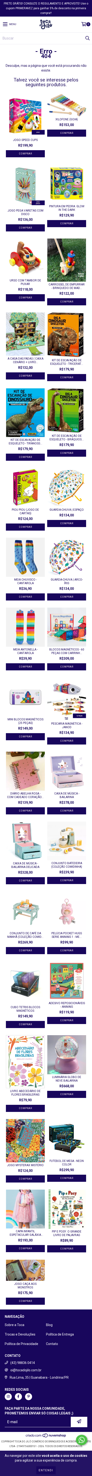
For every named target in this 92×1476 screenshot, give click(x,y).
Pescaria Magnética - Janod (66, 725)
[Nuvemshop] (46, 1436)
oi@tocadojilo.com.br (26, 1370)
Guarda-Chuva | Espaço (67, 509)
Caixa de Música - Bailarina (66, 795)
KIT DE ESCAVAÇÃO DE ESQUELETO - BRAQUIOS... (67, 437)
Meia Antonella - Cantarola (25, 651)
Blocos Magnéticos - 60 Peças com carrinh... (66, 651)
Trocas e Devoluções (20, 1334)
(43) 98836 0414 (22, 1363)
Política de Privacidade (21, 1344)
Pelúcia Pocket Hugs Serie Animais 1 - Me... (66, 935)
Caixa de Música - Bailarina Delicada (25, 865)
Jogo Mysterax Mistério (25, 1165)
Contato (52, 1344)
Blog (49, 1325)
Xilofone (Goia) (66, 119)
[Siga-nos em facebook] (18, 1396)
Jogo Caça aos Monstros (25, 1285)
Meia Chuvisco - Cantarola (25, 581)
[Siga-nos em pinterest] (28, 1396)
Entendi (46, 1470)
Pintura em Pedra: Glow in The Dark (66, 208)
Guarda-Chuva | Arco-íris (67, 581)
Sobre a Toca (14, 1325)
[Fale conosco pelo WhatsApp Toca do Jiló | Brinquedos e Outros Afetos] (81, 1440)
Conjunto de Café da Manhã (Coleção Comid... (25, 935)
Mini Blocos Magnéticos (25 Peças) (25, 721)
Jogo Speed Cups (25, 140)
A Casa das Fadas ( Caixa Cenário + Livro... (25, 360)
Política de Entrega (60, 1334)
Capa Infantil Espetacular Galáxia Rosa (25, 1233)
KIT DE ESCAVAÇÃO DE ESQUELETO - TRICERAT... (66, 362)
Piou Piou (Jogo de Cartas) (25, 511)
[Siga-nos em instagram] (8, 1396)
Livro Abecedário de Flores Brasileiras (25, 1092)
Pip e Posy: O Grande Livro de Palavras (66, 1233)
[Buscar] (87, 38)
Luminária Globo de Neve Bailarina (66, 1078)
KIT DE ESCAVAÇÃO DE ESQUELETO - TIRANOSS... (25, 441)
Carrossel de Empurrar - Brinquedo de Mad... (67, 286)
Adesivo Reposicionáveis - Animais (67, 1005)
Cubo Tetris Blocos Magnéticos (25, 1009)
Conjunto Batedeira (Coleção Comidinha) (66, 865)
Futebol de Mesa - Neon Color (67, 1162)
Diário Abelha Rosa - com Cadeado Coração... (25, 795)
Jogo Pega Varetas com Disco (25, 212)
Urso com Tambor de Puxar (25, 282)
